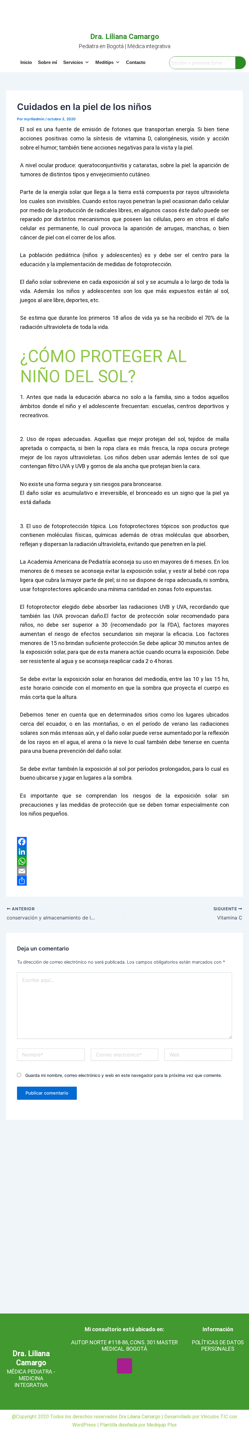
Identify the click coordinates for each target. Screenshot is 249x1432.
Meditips (104, 62)
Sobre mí (47, 62)
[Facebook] (124, 842)
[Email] (124, 871)
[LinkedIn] (124, 851)
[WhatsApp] (124, 861)
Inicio (26, 62)
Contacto (135, 62)
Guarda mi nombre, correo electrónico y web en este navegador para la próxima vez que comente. (123, 1075)
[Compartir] (124, 881)
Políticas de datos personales (218, 1345)
